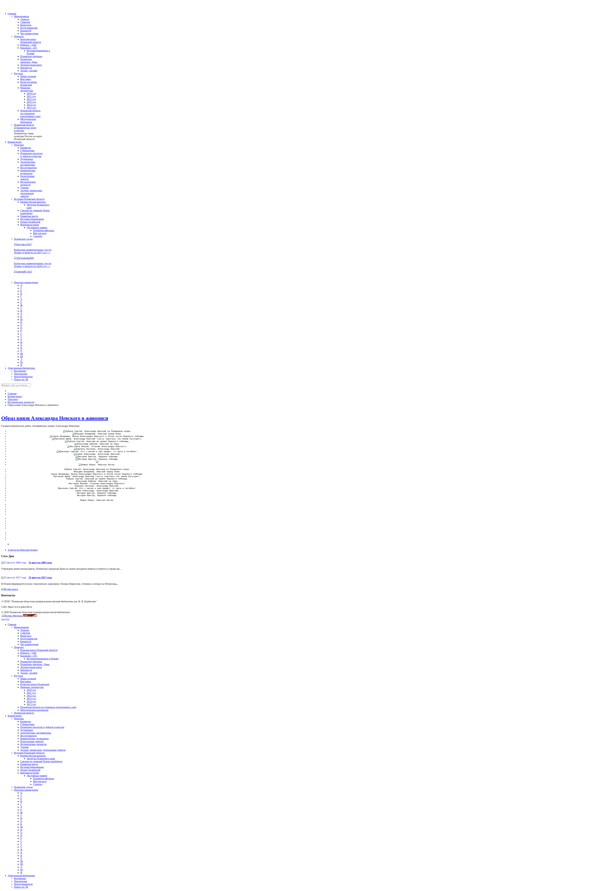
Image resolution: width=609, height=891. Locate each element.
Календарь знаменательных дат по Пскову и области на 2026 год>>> (32, 265)
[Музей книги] (9, 589)
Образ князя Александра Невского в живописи (54, 418)
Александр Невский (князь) (23, 550)
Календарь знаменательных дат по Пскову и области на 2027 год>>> (32, 251)
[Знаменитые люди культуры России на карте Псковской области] (28, 130)
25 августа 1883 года (40, 562)
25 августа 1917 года (40, 577)
